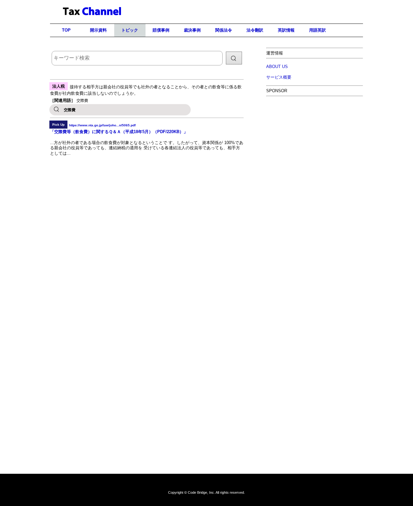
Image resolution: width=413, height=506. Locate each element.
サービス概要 (278, 77)
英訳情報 (286, 30)
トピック (129, 30)
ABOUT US (277, 66)
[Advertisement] (314, 147)
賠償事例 (161, 30)
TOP (66, 30)
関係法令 (223, 30)
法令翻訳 (255, 30)
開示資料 (98, 30)
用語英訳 (317, 30)
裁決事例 (192, 30)
